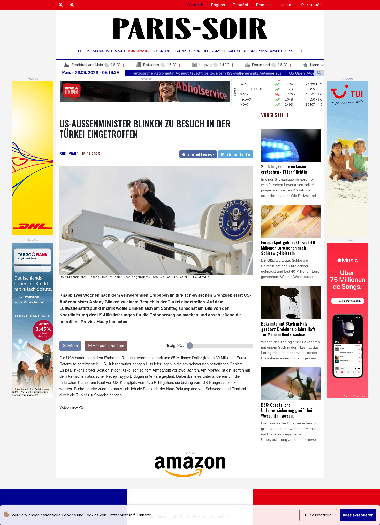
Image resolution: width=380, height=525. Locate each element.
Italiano (286, 5)
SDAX (244, 88)
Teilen (199, 154)
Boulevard (139, 51)
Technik (180, 51)
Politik (84, 51)
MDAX (244, 99)
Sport (120, 51)
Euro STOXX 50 (251, 83)
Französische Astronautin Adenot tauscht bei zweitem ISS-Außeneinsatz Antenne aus (167, 73)
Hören (72, 345)
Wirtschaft (102, 51)
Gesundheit (199, 51)
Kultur (234, 51)
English (218, 5)
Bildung (250, 51)
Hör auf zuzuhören (108, 345)
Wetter (295, 51)
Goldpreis (247, 104)
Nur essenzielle (318, 515)
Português (311, 5)
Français (264, 5)
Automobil (162, 51)
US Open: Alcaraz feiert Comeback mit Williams (291, 73)
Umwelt (218, 51)
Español (240, 5)
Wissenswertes (272, 51)
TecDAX (245, 93)
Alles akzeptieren (358, 515)
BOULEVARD (69, 153)
